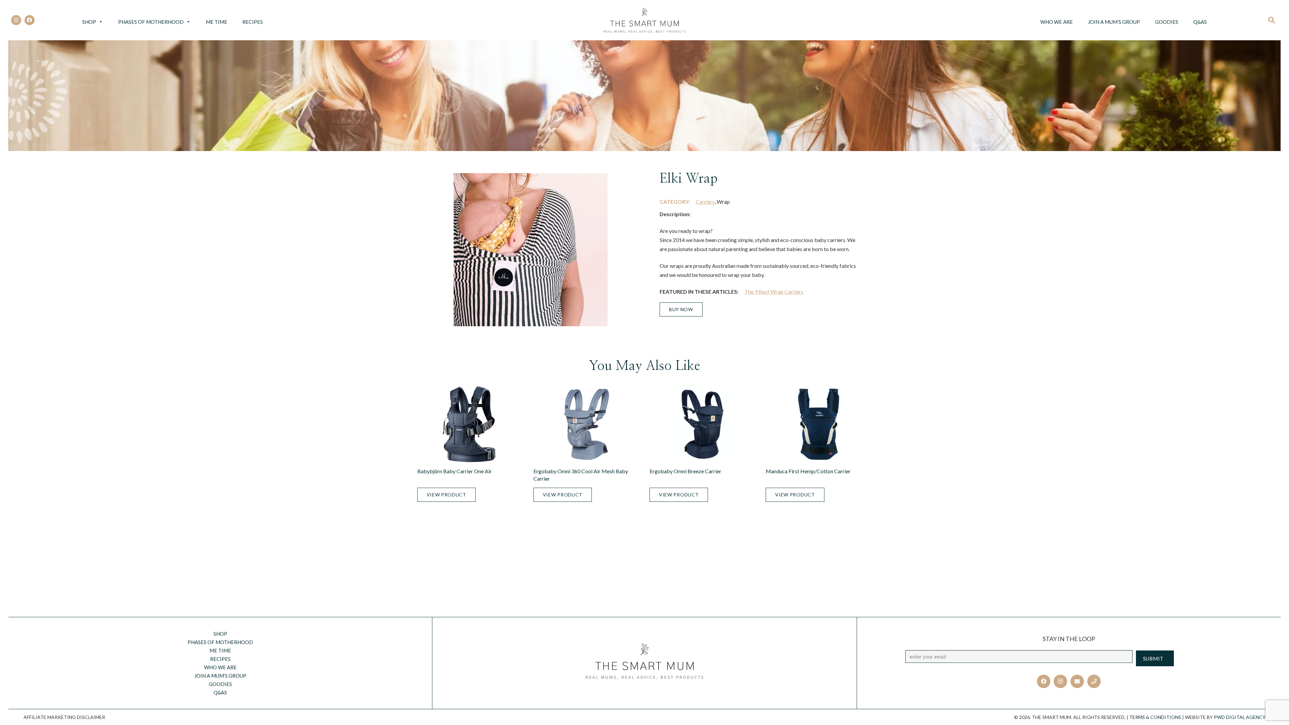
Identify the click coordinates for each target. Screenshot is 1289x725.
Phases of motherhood (151, 22)
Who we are (1056, 22)
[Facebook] (30, 20)
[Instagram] (16, 20)
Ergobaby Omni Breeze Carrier (685, 471)
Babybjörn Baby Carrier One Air (454, 471)
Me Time (216, 22)
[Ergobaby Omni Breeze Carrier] (703, 424)
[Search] (1273, 20)
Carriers (705, 201)
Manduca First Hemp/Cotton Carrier (808, 471)
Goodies (1166, 22)
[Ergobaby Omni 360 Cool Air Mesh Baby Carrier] (586, 424)
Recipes (252, 22)
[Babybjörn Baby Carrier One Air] (470, 424)
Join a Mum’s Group (1114, 22)
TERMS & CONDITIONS (1155, 717)
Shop (89, 22)
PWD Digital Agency (1240, 717)
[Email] (1077, 681)
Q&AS (1200, 22)
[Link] (645, 20)
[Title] (1094, 681)
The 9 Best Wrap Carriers (774, 291)
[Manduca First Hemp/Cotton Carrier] (819, 424)
